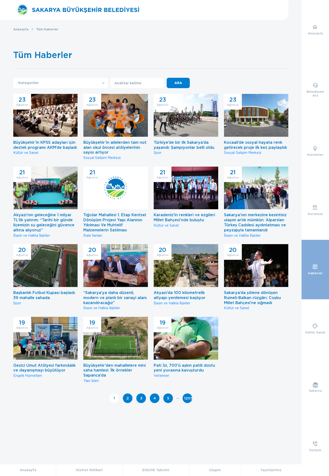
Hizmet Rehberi (89, 470)
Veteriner (184, 348)
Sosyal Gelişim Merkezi (114, 128)
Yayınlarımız (271, 470)
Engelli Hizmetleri (44, 348)
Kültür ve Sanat (45, 125)
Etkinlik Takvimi (155, 470)
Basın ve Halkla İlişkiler (43, 203)
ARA (178, 83)
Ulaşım (215, 470)
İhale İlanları (114, 203)
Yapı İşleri (114, 351)
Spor (184, 125)
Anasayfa (20, 29)
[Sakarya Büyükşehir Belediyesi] (77, 9)
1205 (188, 398)
